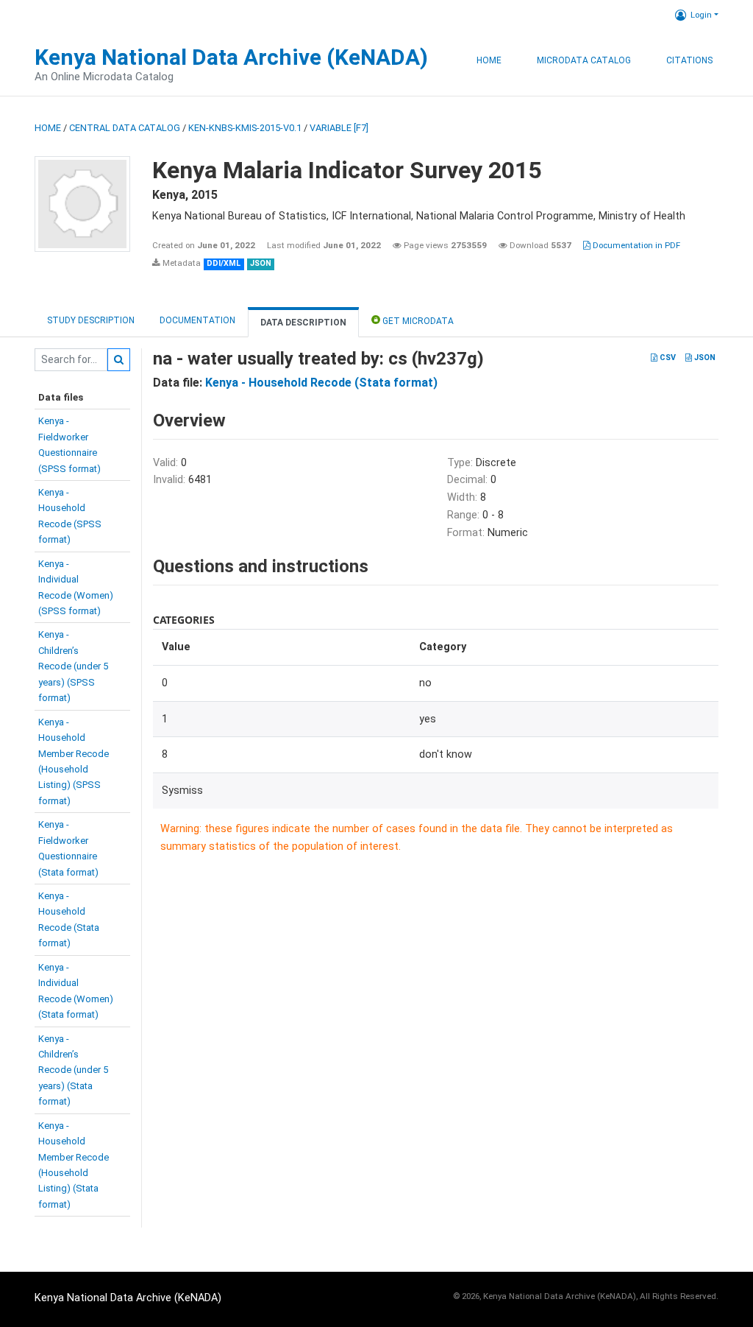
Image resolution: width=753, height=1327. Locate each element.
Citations (689, 60)
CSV (666, 357)
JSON (703, 357)
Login (701, 15)
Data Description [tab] (303, 322)
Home (489, 60)
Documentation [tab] (197, 320)
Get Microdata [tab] (417, 321)
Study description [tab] (91, 320)
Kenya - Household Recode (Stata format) (321, 383)
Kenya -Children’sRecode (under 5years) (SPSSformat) (73, 666)
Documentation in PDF (635, 245)
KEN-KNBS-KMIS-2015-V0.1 (244, 127)
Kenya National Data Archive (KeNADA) (231, 57)
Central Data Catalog (124, 127)
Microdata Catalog (584, 60)
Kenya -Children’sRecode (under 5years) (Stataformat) (73, 1070)
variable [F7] (339, 127)
